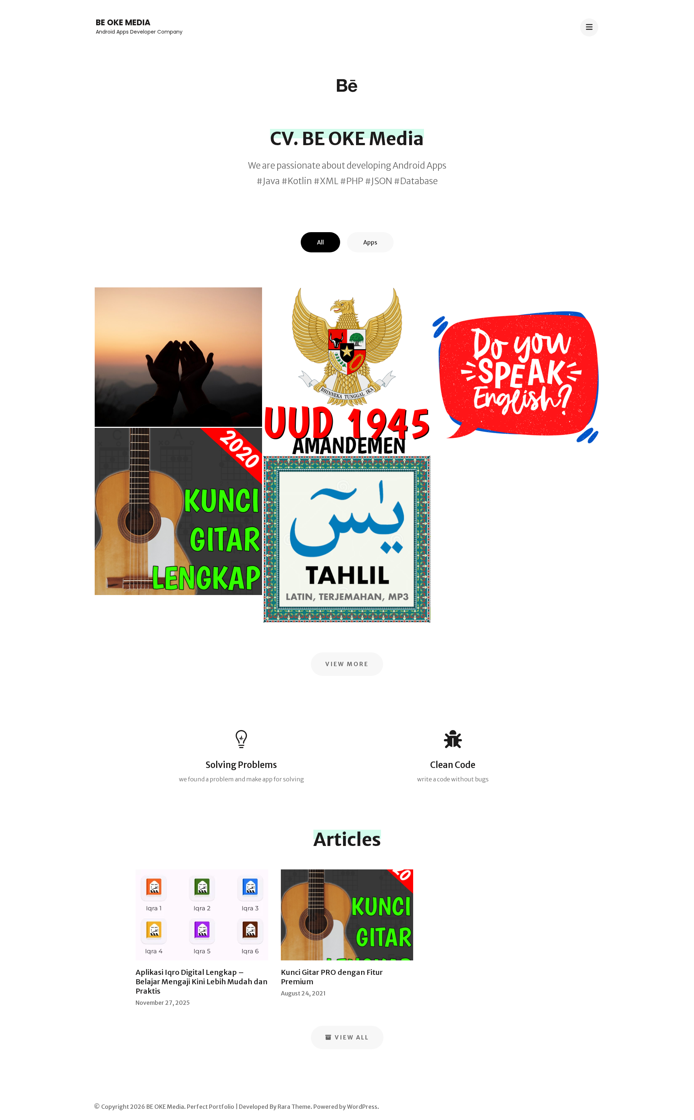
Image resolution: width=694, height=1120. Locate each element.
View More (347, 664)
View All (352, 1037)
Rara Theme (294, 1106)
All (320, 242)
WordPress (362, 1106)
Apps (370, 242)
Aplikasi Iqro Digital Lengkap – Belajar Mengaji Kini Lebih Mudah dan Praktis (201, 981)
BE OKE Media (123, 22)
